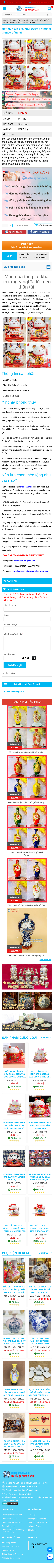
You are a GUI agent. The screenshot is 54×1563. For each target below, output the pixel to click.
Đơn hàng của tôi (9, 1543)
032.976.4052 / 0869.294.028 (15, 2)
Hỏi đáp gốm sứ (34, 1526)
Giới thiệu (32, 1515)
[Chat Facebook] (50, 1550)
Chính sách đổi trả (9, 1518)
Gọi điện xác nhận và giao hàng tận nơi (27, 245)
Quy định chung (8, 1526)
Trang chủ (6, 20)
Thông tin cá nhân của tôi (12, 1554)
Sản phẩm (16, 20)
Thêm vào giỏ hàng (45, 225)
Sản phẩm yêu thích (10, 1546)
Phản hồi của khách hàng (38, 1522)
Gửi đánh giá (14, 665)
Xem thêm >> (45, 960)
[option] (27, 64)
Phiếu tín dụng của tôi (11, 1558)
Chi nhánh (32, 1530)
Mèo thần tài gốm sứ (30, 20)
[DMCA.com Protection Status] (10, 1503)
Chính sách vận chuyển (11, 1522)
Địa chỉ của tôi (8, 1550)
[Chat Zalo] (50, 1557)
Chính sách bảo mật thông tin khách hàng (13, 1530)
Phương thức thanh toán (12, 1515)
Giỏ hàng (51, 7)
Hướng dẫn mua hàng (37, 1518)
